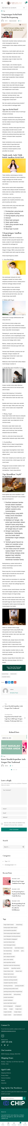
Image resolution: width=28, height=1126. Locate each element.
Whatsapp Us (4, 1039)
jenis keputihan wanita (9, 962)
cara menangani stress (9, 945)
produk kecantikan (8, 997)
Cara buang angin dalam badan (12, 933)
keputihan (6, 968)
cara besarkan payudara (10, 930)
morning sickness (8, 985)
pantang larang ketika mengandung (13, 991)
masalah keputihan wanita (10, 982)
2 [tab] (13, 769)
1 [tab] (11, 769)
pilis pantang (17, 994)
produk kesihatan (8, 1000)
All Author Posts (14, 692)
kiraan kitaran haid (8, 971)
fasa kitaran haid (8, 948)
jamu (22, 950)
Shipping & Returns (6, 1073)
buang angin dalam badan (10, 927)
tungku (11, 1009)
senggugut (18, 1006)
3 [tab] (14, 769)
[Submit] (24, 1098)
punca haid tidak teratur (10, 1003)
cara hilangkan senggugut (10, 939)
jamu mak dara (7, 953)
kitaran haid (19, 971)
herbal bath (13, 673)
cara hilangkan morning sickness (12, 936)
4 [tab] (16, 769)
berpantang (19, 924)
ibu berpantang (8, 950)
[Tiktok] (7, 1045)
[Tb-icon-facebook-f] (1, 1045)
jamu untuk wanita (8, 959)
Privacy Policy (4, 1075)
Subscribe (3, 1083)
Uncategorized (9, 865)
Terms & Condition (5, 1078)
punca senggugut (8, 1006)
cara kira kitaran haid (9, 942)
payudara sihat (7, 994)
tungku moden (7, 1014)
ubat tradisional (18, 1014)
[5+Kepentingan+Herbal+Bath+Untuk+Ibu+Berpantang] (9, 682)
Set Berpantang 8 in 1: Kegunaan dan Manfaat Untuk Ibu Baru (18, 894)
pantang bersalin (19, 985)
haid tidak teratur (19, 948)
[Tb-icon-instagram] (4, 1045)
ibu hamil (16, 950)
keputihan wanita (15, 968)
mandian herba (6, 676)
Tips (6, 861)
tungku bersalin (8, 1011)
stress (5, 1009)
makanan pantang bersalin (10, 980)
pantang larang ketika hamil (11, 988)
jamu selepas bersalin (9, 956)
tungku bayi (18, 1009)
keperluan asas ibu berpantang (12, 965)
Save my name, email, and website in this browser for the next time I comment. (14, 824)
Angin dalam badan (9, 924)
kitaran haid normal (8, 974)
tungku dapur (17, 1011)
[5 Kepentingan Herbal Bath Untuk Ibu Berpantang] (6, 682)
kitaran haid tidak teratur (10, 977)
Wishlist (3, 1080)
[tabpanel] (14, 752)
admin (6, 20)
